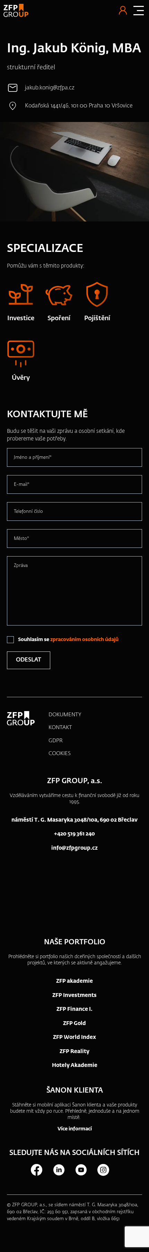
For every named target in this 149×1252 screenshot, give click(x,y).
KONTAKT (60, 727)
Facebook (36, 1169)
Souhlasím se (68, 639)
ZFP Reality (74, 1051)
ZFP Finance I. (74, 1009)
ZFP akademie (74, 981)
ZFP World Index (74, 1037)
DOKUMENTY (65, 714)
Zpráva (21, 565)
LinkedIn (58, 1169)
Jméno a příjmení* (33, 457)
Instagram (102, 1169)
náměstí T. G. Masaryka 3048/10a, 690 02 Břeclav (74, 820)
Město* (21, 538)
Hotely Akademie (74, 1065)
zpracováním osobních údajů (84, 639)
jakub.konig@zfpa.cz (49, 88)
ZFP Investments (74, 995)
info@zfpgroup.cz (74, 848)
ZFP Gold (74, 1023)
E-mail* (21, 484)
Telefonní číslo (28, 511)
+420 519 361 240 (74, 834)
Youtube (80, 1169)
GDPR (56, 740)
